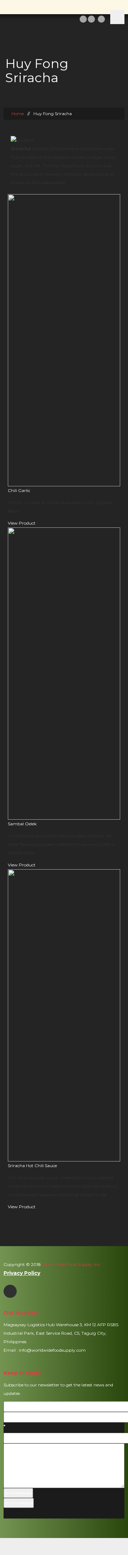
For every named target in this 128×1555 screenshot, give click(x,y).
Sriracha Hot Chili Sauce (32, 1165)
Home (17, 113)
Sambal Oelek (22, 823)
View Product (22, 523)
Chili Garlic (19, 490)
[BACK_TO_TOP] (64, 1546)
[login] (83, 19)
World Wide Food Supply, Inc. (71, 1264)
